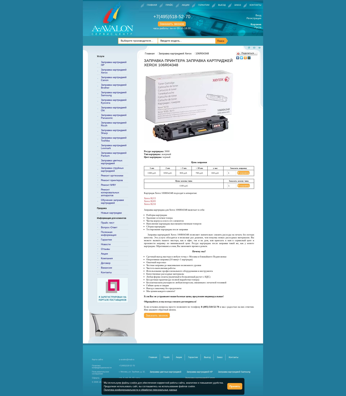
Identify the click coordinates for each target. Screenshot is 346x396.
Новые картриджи (111, 212)
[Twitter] (241, 56)
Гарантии (203, 5)
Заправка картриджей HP (114, 63)
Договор (105, 263)
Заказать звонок (172, 24)
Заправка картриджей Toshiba (114, 139)
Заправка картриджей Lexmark (114, 147)
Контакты (255, 5)
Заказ (237, 5)
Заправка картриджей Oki (114, 109)
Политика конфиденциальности (102, 367)
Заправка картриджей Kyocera (114, 101)
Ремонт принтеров (112, 180)
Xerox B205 (150, 201)
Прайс (169, 5)
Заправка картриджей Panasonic (114, 116)
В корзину (243, 172)
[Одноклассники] (245, 56)
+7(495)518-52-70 (171, 16)
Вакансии (106, 267)
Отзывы (105, 249)
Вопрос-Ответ (109, 227)
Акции (185, 5)
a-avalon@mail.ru (126, 359)
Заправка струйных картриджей (112, 169)
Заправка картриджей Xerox (114, 71)
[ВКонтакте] (238, 56)
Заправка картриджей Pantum (114, 154)
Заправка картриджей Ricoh (114, 124)
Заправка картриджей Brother (114, 86)
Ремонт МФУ (108, 184)
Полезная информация (108, 233)
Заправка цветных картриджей (111, 162)
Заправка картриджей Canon (114, 79)
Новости (106, 244)
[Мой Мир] (249, 56)
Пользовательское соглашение (100, 373)
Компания (107, 258)
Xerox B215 (150, 198)
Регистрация (254, 18)
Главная (152, 5)
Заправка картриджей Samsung (114, 94)
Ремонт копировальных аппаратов (110, 192)
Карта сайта (97, 359)
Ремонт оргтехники (112, 175)
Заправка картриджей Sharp (114, 131)
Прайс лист (107, 222)
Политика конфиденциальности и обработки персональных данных (140, 389)
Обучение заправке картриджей (112, 201)
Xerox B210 (150, 204)
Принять (234, 386)
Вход (258, 15)
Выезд (222, 5)
